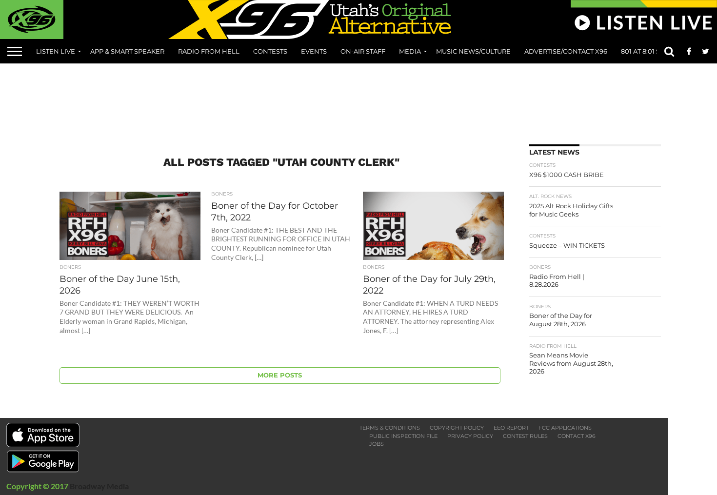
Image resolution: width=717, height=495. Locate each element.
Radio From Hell (208, 51)
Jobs (376, 443)
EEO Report (511, 427)
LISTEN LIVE (55, 51)
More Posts (280, 375)
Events (314, 51)
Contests (270, 51)
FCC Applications (565, 427)
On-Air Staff (362, 51)
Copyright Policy (457, 427)
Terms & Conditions (389, 427)
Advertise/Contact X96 (565, 51)
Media (410, 51)
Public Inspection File (403, 436)
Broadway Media (99, 486)
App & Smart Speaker (127, 51)
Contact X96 (577, 436)
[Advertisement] (358, 100)
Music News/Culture (473, 51)
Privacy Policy (470, 436)
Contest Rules (525, 436)
